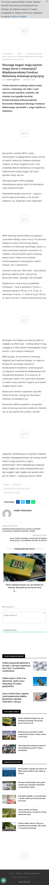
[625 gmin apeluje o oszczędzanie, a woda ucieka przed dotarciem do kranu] (9, 799)
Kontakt (19, 873)
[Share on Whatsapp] (33, 502)
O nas (11, 873)
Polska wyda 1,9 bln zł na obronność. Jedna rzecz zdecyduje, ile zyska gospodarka (14, 682)
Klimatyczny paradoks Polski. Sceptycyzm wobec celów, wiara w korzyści (32, 734)
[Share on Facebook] (18, 502)
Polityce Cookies (18, 16)
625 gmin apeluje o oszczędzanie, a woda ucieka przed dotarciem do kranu (32, 798)
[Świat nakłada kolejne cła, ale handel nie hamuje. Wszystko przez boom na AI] (24, 567)
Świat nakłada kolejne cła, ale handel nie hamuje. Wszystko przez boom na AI (30, 720)
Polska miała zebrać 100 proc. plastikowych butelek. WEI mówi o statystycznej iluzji (32, 825)
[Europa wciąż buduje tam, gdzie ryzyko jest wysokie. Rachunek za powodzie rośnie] (9, 785)
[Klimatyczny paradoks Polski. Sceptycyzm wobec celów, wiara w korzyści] (9, 735)
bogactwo (16, 485)
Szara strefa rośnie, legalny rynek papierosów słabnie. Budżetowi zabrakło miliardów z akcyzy (15, 697)
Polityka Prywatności (31, 873)
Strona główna (7, 54)
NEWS (19, 54)
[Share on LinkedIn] (28, 502)
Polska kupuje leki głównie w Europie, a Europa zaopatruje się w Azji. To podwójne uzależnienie (16, 667)
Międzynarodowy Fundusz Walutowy (17, 488)
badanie (6, 485)
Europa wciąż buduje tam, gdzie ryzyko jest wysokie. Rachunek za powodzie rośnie (31, 784)
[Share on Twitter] (23, 502)
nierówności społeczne (12, 492)
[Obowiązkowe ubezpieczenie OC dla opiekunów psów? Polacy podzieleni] (9, 748)
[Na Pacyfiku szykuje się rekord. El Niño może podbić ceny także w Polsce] (9, 772)
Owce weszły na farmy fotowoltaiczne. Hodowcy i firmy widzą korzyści (32, 811)
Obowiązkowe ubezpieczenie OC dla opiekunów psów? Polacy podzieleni (32, 747)
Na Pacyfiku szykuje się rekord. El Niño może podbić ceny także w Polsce (32, 770)
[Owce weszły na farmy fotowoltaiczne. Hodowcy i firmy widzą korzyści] (9, 812)
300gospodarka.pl (32, 877)
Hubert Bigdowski (13, 79)
